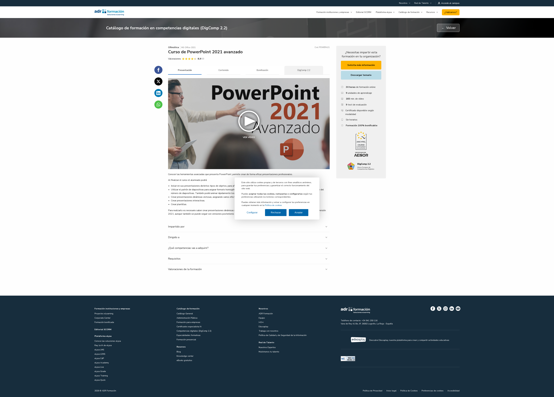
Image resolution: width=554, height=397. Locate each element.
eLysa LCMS (99, 354)
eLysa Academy (101, 362)
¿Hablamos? (450, 12)
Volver (448, 28)
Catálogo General (185, 313)
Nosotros (403, 3)
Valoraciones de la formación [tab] (185, 269)
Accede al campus (450, 3)
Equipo (262, 318)
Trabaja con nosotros (268, 331)
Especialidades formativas (189, 335)
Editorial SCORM (363, 12)
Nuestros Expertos (267, 347)
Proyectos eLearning (103, 313)
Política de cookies (273, 205)
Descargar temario (361, 75)
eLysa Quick (99, 380)
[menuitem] (404, 3)
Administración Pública (187, 318)
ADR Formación (266, 313)
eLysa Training (101, 375)
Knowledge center (185, 356)
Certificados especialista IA (189, 326)
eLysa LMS (99, 349)
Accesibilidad (453, 390)
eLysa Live (99, 367)
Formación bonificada (104, 322)
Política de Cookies (409, 390)
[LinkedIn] (451, 309)
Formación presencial (186, 339)
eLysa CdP (99, 358)
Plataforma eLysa (384, 12)
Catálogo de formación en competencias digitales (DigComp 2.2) (166, 28)
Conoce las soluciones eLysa (107, 341)
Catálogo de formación (409, 12)
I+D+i (261, 322)
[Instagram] (445, 309)
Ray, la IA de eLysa (103, 345)
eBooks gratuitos (184, 360)
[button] (249, 123)
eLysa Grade (100, 371)
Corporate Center (102, 318)
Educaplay (263, 326)
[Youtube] (458, 309)
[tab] (185, 70)
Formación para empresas (188, 322)
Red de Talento (421, 3)
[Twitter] (439, 309)
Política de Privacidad (372, 390)
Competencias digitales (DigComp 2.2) (194, 331)
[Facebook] (433, 309)
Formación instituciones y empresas (333, 12)
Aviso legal (391, 390)
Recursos (430, 12)
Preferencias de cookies (432, 390)
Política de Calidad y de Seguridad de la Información (283, 335)
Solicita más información (361, 65)
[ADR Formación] (123, 12)
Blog (179, 351)
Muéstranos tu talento (269, 351)
